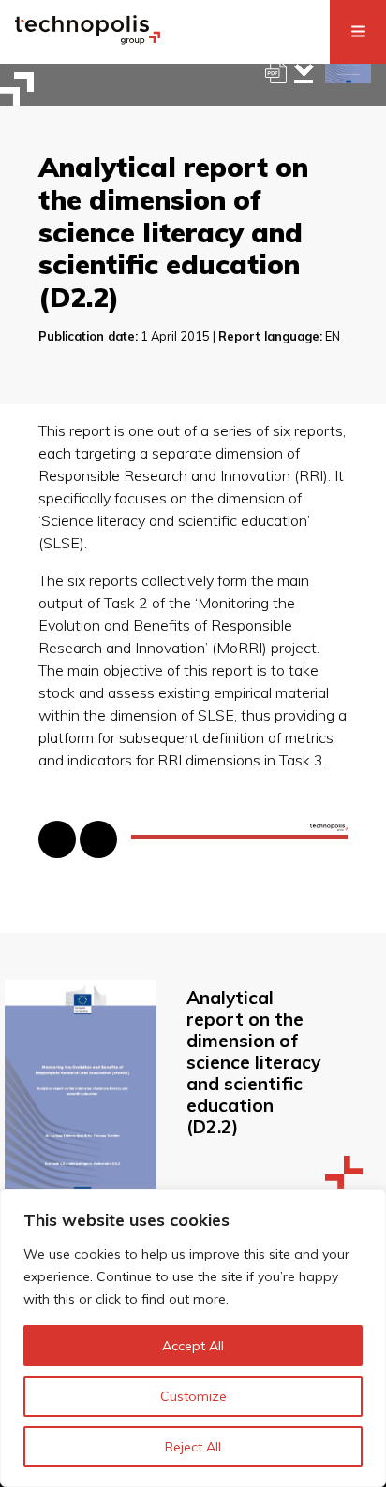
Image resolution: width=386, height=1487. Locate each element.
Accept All (193, 1345)
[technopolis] (87, 39)
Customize (193, 1396)
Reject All (193, 1446)
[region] (193, 1338)
